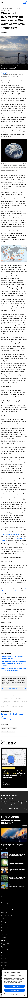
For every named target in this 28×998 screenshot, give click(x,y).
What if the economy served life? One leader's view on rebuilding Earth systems (17, 863)
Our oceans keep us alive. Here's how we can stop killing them (14, 669)
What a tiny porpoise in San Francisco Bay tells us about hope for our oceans (14, 663)
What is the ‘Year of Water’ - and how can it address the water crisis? (17, 878)
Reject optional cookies (14, 986)
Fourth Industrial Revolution (10, 534)
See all (24, 825)
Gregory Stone (5, 73)
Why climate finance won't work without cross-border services (17, 870)
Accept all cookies (15, 990)
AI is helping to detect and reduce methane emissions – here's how (12, 845)
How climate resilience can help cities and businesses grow (17, 855)
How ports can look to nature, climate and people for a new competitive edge (16, 886)
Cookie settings (14, 994)
